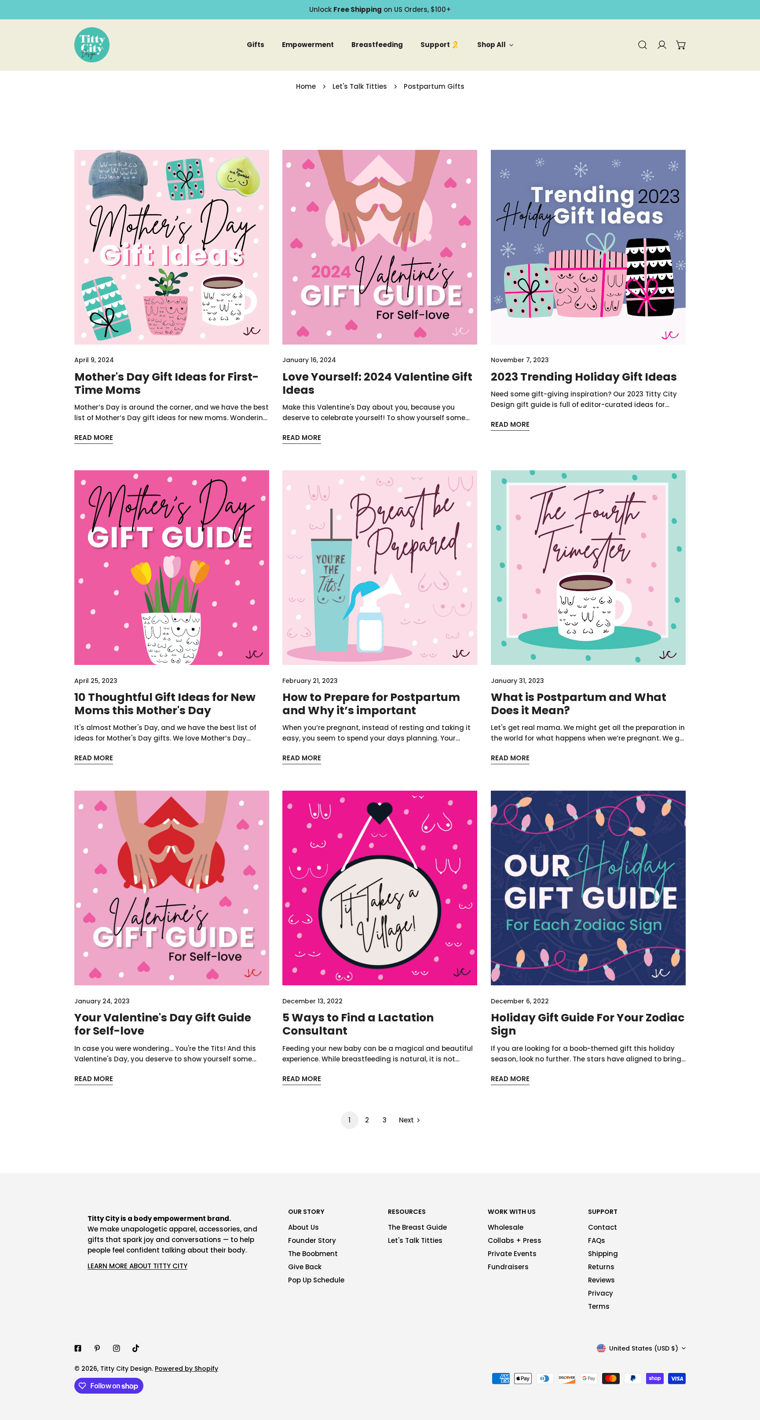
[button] (681, 44)
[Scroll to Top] (744, 1373)
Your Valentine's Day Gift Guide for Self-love (162, 1024)
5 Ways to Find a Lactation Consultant (358, 1024)
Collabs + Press (514, 1240)
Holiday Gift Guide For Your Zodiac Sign (588, 1024)
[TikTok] (136, 1348)
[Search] (642, 44)
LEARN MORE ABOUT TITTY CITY (137, 1266)
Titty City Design (126, 1368)
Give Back (305, 1266)
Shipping (603, 1253)
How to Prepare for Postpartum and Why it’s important (371, 704)
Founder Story (312, 1240)
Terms (599, 1306)
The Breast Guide (417, 1227)
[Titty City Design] (92, 44)
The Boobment (313, 1253)
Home (306, 86)
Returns (601, 1266)
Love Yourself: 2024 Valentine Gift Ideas (377, 383)
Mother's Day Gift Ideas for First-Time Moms (166, 383)
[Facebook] (78, 1348)
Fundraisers (508, 1266)
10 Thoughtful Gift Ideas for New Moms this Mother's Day (165, 704)
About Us (303, 1227)
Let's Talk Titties (359, 86)
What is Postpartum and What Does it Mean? (578, 704)
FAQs (596, 1240)
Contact (602, 1227)
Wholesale (505, 1227)
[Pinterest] (97, 1348)
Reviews (601, 1280)
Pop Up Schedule (316, 1280)
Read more (93, 437)
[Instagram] (116, 1348)
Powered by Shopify (186, 1368)
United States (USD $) (643, 1348)
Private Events (512, 1253)
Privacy (600, 1293)
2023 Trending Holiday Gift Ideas (584, 377)
